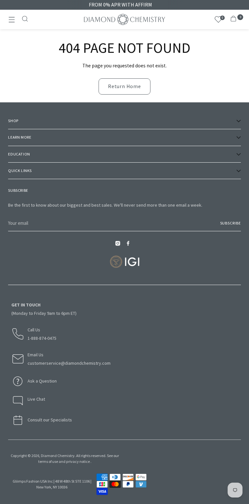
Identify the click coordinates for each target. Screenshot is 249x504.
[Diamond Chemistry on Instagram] (119, 245)
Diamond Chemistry (58, 455)
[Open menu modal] (11, 19)
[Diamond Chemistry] (124, 19)
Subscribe (230, 223)
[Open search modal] (25, 19)
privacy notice (78, 461)
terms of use (48, 461)
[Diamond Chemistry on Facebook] (130, 245)
